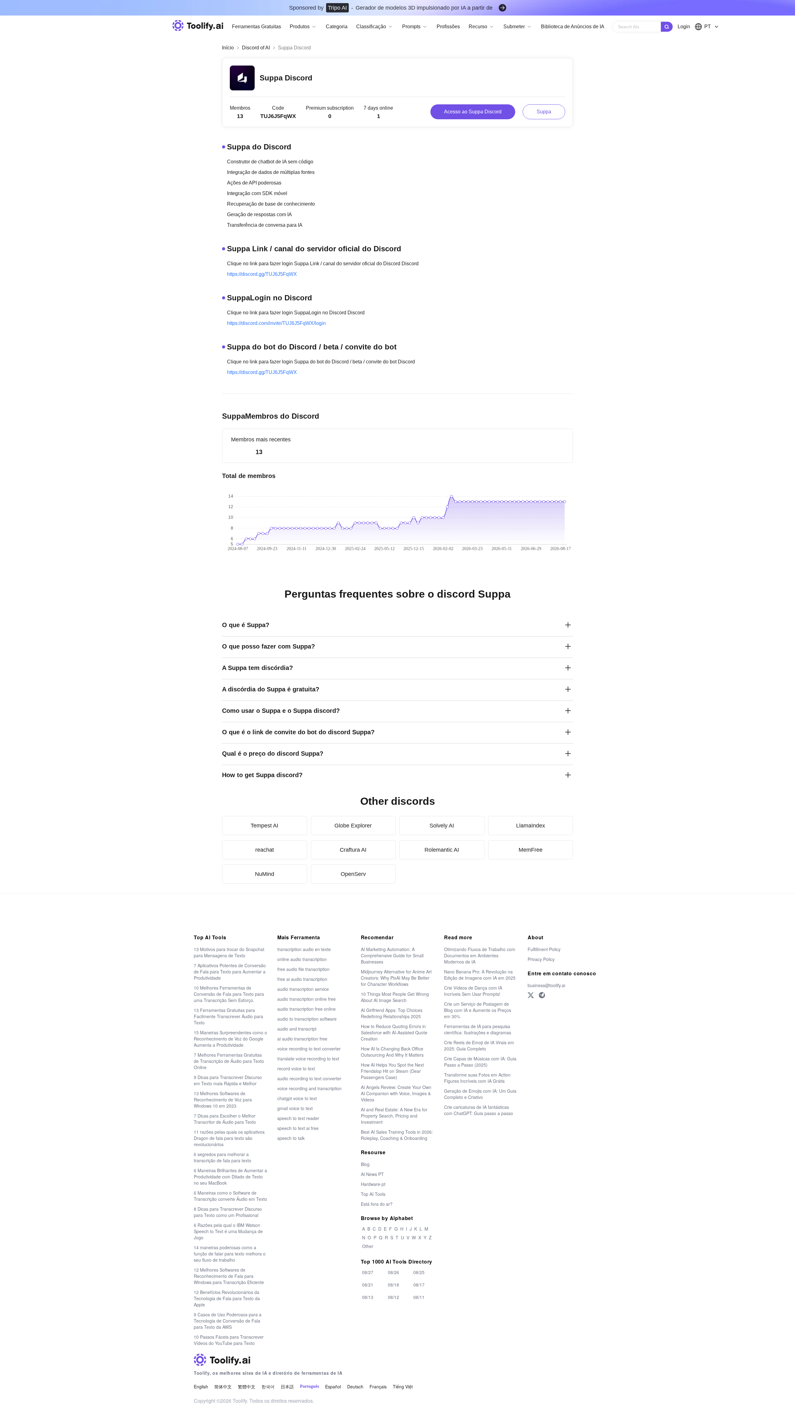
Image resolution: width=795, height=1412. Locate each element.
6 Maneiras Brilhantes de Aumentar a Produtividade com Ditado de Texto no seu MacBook (230, 1176)
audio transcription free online (306, 1009)
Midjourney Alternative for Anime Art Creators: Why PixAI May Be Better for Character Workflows (396, 977)
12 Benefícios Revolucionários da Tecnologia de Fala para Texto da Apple (227, 1298)
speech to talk (291, 1138)
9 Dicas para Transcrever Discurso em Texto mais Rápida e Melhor (228, 1080)
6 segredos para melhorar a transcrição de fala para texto (222, 1157)
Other (367, 1246)
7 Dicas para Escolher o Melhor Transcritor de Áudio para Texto (225, 1119)
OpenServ (353, 874)
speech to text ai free (298, 1128)
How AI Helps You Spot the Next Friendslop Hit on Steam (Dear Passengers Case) (392, 1071)
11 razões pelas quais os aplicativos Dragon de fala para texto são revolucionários (229, 1138)
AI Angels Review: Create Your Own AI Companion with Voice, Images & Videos (396, 1093)
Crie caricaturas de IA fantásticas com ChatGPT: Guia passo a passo (478, 1110)
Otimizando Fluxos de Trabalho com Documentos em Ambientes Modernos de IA (479, 955)
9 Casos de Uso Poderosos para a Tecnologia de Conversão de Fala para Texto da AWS (227, 1320)
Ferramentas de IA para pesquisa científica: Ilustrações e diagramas (477, 1029)
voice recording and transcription (309, 1088)
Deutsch (355, 1386)
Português (309, 1386)
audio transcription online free (306, 999)
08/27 (367, 1272)
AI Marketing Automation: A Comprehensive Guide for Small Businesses (392, 955)
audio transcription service (303, 989)
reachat (264, 850)
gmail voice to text (295, 1108)
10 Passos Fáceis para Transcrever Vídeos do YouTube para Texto (229, 1340)
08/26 (393, 1272)
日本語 (287, 1386)
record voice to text (296, 1068)
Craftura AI (353, 850)
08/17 (419, 1285)
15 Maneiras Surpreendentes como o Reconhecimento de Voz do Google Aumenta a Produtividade (230, 1038)
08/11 (419, 1297)
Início (228, 47)
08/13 (367, 1297)
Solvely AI (441, 825)
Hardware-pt (373, 1184)
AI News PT (372, 1174)
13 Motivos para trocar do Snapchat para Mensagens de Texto (229, 952)
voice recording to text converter (309, 1048)
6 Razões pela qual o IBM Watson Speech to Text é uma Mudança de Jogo (228, 1231)
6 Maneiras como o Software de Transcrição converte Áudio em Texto (230, 1196)
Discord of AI (256, 47)
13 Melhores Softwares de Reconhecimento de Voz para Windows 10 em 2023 (223, 1099)
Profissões (448, 26)
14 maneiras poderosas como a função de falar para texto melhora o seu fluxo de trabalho (230, 1253)
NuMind (264, 874)
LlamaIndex (530, 825)
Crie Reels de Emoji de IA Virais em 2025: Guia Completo (479, 1045)
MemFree (531, 850)
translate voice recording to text (308, 1058)
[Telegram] (542, 995)
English (201, 1386)
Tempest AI (264, 825)
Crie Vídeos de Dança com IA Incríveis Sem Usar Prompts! (473, 991)
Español (333, 1386)
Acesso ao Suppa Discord (473, 111)
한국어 (268, 1386)
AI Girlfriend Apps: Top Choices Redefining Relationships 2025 (391, 1013)
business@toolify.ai (546, 985)
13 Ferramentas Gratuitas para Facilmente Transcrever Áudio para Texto (228, 1016)
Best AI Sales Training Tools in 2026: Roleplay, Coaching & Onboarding (397, 1135)
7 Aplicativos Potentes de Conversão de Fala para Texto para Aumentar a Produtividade (230, 971)
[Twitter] (531, 995)
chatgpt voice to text (297, 1098)
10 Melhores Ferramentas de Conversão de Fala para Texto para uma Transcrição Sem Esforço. (229, 994)
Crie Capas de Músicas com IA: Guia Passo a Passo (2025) (480, 1061)
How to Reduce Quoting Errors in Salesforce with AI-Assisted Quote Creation (394, 1032)
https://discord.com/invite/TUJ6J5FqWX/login (276, 323)
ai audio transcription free (302, 1039)
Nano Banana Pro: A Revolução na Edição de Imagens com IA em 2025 (480, 974)
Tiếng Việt (403, 1386)
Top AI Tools (373, 1194)
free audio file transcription (303, 969)
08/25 (419, 1272)
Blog (365, 1164)
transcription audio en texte (304, 949)
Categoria (337, 26)
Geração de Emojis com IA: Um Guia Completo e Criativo (480, 1094)
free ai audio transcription (302, 979)
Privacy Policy (541, 959)
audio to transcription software (307, 1019)
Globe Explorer (353, 825)
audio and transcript (296, 1029)
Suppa (544, 111)
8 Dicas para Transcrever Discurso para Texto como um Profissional (228, 1212)
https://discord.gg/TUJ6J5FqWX (262, 274)
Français (378, 1386)
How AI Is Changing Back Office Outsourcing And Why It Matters (392, 1051)
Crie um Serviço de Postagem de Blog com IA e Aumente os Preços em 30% (477, 1010)
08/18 (393, 1285)
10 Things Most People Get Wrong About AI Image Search (395, 997)
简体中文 (223, 1386)
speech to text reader (298, 1118)
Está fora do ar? (377, 1204)
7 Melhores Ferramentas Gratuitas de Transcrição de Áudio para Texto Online (229, 1061)
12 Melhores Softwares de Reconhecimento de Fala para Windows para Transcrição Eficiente (229, 1276)
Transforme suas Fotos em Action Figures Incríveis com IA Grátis (477, 1078)
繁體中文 (246, 1386)
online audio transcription (302, 959)
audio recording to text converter (309, 1078)
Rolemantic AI (442, 850)
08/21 (367, 1285)
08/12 (393, 1297)
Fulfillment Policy (544, 949)
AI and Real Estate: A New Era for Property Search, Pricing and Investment (394, 1115)
